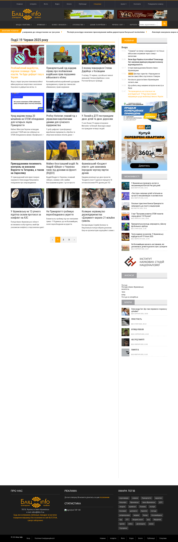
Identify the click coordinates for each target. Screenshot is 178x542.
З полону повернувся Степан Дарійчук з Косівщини (97, 69)
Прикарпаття (146, 498)
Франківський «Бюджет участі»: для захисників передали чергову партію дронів (95, 168)
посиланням (104, 497)
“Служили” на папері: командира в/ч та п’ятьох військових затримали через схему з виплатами (146, 53)
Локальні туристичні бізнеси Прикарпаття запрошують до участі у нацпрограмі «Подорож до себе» (147, 204)
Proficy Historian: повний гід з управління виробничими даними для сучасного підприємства (61, 120)
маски (151, 524)
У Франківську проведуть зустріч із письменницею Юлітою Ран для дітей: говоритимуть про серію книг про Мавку (146, 184)
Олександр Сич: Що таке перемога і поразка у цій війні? (149, 310)
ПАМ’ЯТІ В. (135, 350)
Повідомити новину (155, 4)
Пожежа (143, 507)
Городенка (123, 528)
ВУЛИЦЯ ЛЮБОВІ (137, 329)
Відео (57, 4)
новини (135, 498)
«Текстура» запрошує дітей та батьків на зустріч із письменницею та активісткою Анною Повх (147, 194)
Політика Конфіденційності (45, 538)
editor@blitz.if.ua (38, 512)
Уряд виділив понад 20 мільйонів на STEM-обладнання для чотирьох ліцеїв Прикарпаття (27, 120)
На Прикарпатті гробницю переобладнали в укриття (60, 213)
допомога (133, 511)
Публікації (82, 4)
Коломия (122, 511)
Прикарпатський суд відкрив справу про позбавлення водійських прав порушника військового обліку (61, 72)
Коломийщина (157, 515)
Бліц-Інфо (122, 502)
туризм (121, 524)
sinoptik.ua (134, 297)
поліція (152, 507)
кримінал (132, 507)
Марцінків (157, 520)
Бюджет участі (138, 520)
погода (153, 511)
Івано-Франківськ (149, 502)
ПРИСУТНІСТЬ (136, 319)
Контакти (137, 4)
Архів (123, 4)
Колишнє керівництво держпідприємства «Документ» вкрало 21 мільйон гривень (98, 216)
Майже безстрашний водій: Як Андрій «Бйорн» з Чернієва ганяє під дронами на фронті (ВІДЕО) (62, 168)
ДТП (160, 502)
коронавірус (123, 498)
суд (120, 520)
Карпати (144, 511)
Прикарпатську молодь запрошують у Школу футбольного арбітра (148, 225)
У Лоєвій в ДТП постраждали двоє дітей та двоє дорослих (97, 117)
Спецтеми (97, 4)
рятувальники (124, 515)
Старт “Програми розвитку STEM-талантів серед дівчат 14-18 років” (147, 215)
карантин (158, 498)
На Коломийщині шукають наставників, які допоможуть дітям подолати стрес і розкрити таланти (149, 245)
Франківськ (134, 502)
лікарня (122, 507)
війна (130, 524)
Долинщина (140, 524)
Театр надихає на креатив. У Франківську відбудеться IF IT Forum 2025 (147, 235)
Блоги (69, 4)
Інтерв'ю (33, 4)
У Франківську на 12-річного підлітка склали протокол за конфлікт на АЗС (26, 214)
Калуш (145, 515)
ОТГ (127, 520)
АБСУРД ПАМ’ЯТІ (137, 340)
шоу (148, 520)
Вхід (28, 538)
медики (136, 515)
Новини (20, 4)
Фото (46, 4)
